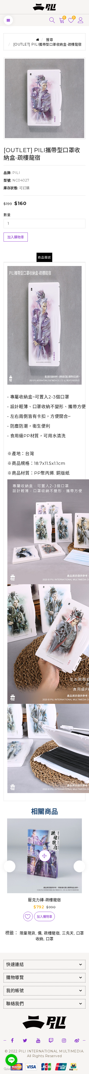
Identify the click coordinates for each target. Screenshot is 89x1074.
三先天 (68, 933)
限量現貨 (27, 933)
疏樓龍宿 (52, 933)
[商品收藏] (28, 916)
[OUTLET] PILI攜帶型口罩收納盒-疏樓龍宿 (47, 44)
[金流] (45, 1066)
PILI (16, 173)
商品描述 (44, 257)
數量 (7, 215)
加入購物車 (15, 237)
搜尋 (49, 39)
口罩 (50, 939)
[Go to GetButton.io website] (11, 1069)
